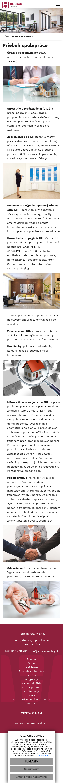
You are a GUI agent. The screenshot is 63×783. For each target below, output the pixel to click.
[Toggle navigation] (56, 4)
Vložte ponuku (31, 687)
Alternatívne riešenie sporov (31, 699)
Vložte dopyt (31, 691)
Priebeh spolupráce (31, 671)
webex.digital (39, 723)
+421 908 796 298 (16, 651)
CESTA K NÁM (31, 713)
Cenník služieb (31, 683)
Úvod (7, 36)
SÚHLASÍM (31, 761)
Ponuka (31, 659)
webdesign (22, 723)
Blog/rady (31, 679)
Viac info (43, 756)
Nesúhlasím (31, 769)
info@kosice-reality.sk (44, 651)
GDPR (31, 695)
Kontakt (31, 703)
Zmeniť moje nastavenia (31, 777)
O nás (31, 663)
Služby (31, 675)
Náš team (31, 667)
